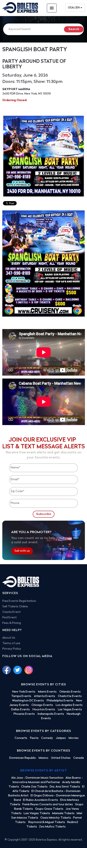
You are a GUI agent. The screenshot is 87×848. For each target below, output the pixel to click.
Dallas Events (20, 709)
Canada (78, 758)
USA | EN (74, 7)
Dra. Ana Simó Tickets (65, 786)
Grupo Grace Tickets (49, 809)
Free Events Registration (19, 601)
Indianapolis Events (51, 714)
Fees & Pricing (11, 623)
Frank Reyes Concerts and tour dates (47, 804)
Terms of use (11, 643)
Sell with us (22, 551)
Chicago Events (42, 705)
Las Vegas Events (70, 709)
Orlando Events (70, 691)
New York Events (23, 691)
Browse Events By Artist (43, 770)
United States (61, 758)
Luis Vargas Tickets (37, 813)
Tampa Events (21, 696)
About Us (8, 637)
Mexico (43, 758)
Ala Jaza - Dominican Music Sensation (37, 777)
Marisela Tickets (63, 813)
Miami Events (47, 691)
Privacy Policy (11, 648)
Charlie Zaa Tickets (34, 786)
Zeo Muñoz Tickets (52, 826)
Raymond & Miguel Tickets (46, 822)
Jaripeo (61, 738)
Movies (74, 738)
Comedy (47, 738)
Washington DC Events (28, 700)
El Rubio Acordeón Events (40, 800)
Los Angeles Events (69, 705)
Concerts (21, 738)
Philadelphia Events (60, 700)
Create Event (11, 612)
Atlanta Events (44, 696)
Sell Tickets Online (15, 606)
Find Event (9, 617)
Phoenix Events (24, 714)
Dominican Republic (22, 758)
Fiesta (34, 738)
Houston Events (44, 709)
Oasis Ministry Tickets (55, 817)
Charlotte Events (70, 696)
